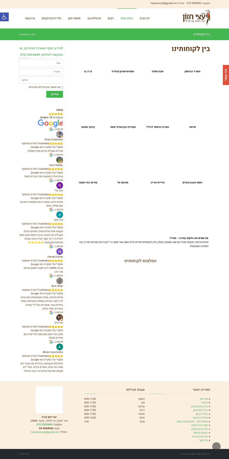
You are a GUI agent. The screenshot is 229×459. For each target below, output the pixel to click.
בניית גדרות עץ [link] (200, 418)
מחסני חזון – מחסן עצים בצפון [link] (192, 421)
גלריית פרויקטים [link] (199, 429)
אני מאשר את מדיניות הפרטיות (44, 87)
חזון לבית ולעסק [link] (199, 425)
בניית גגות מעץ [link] (200, 410)
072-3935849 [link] (194, 3)
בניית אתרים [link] (24, 453)
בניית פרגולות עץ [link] (199, 406)
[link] (4, 17)
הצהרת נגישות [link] (201, 433)
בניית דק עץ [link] (202, 414)
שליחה (54, 94)
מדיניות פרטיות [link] (200, 436)
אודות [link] (205, 402)
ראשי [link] (33, 34)
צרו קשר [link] (203, 440)
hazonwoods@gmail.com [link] (164, 3)
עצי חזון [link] (204, 399)
